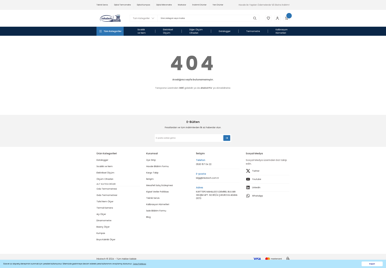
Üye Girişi (151, 160)
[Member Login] (277, 18)
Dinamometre (103, 220)
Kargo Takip (152, 172)
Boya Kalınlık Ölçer (105, 239)
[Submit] (226, 138)
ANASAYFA (206, 87)
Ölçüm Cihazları (104, 179)
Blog (148, 217)
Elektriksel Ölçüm (105, 172)
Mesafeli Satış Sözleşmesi (159, 185)
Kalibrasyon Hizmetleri (157, 204)
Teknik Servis (153, 198)
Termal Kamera (104, 207)
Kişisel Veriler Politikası (157, 191)
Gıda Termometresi (106, 195)
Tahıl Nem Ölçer (104, 201)
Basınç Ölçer (103, 226)
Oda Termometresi (106, 188)
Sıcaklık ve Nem (104, 166)
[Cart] (286, 18)
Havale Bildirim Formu (157, 166)
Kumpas (100, 233)
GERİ (181, 87)
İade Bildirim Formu (156, 210)
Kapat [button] (372, 264)
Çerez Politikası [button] (139, 264)
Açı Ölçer (101, 214)
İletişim (150, 179)
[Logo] (110, 18)
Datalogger (102, 160)
